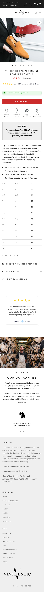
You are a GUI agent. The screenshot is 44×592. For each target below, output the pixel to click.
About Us (6, 537)
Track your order (8, 541)
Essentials (6, 517)
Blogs (4, 562)
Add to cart (22, 101)
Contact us (6, 521)
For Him (5, 509)
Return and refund (9, 550)
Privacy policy (7, 558)
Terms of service (8, 554)
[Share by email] (21, 255)
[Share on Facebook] (11, 255)
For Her (5, 513)
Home (4, 497)
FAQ (4, 546)
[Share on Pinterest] (18, 255)
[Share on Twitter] (14, 255)
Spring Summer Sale (10, 501)
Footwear (6, 505)
